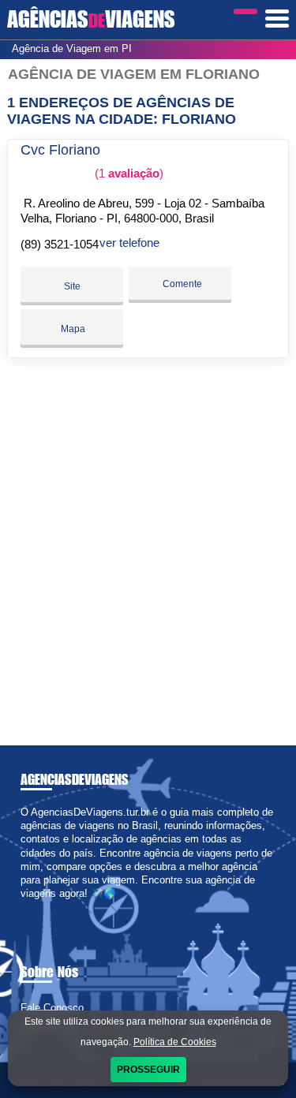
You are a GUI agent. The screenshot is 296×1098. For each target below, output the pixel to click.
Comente (181, 283)
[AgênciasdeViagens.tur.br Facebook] (24, 907)
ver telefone (129, 242)
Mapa (71, 328)
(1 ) (127, 173)
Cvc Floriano (60, 150)
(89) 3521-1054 (60, 244)
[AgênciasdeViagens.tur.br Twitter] (31, 907)
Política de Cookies (174, 1042)
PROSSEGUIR (148, 1069)
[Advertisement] (148, 545)
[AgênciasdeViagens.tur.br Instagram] (38, 907)
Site (72, 286)
